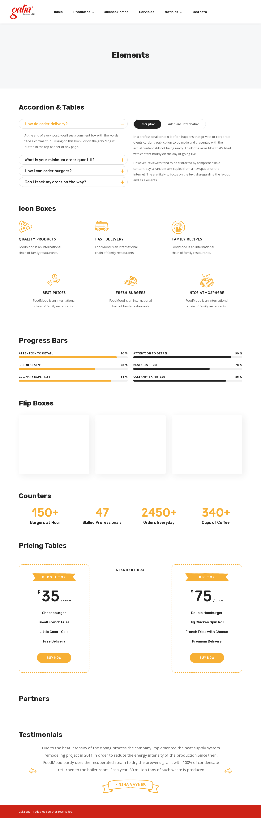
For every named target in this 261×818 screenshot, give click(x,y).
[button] (54, 658)
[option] (130, 771)
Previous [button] (32, 771)
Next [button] (228, 771)
